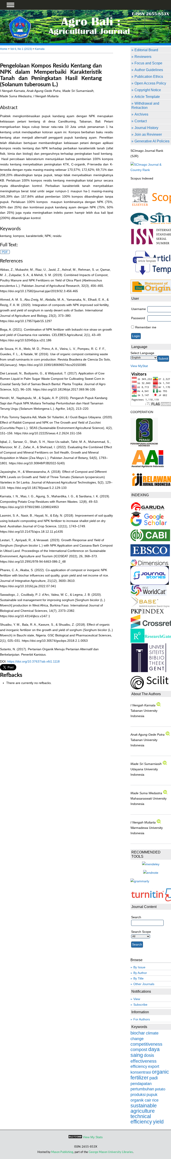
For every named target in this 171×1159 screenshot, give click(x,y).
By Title (138, 978)
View (136, 999)
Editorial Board (146, 50)
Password (138, 318)
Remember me (145, 327)
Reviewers (142, 57)
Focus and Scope (148, 63)
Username (138, 309)
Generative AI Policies (151, 141)
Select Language (142, 353)
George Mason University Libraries (111, 1152)
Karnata (40, 49)
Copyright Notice (147, 90)
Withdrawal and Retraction (145, 105)
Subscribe (140, 1004)
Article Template (147, 97)
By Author (140, 973)
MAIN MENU (10, 5)
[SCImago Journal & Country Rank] (150, 170)
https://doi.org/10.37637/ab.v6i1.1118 (33, 661)
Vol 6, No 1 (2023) (21, 49)
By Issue (139, 967)
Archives (141, 114)
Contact (140, 121)
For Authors (141, 1019)
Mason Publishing (62, 1152)
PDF (5, 252)
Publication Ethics (148, 76)
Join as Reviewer (148, 134)
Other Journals (143, 984)
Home (3, 49)
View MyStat (139, 366)
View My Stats (93, 1137)
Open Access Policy (150, 83)
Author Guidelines (148, 70)
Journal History (146, 128)
